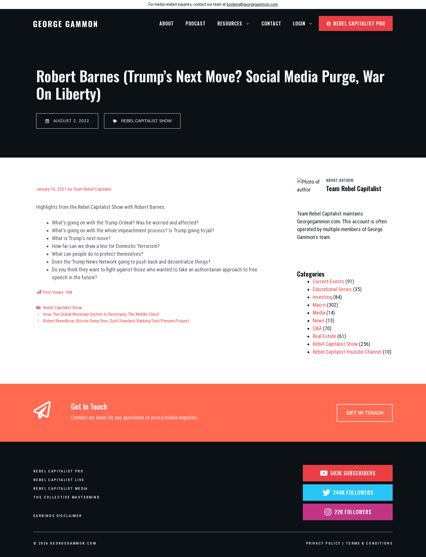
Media (319, 313)
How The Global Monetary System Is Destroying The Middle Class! (101, 314)
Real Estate (324, 336)
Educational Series (332, 289)
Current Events (328, 281)
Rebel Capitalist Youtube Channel (347, 352)
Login (299, 23)
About (166, 23)
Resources (229, 23)
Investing (322, 297)
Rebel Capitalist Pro (58, 471)
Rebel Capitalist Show (62, 307)
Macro (319, 305)
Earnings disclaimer (57, 516)
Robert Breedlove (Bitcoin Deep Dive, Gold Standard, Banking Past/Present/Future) (116, 321)
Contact (271, 23)
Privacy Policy (323, 543)
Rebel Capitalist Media (60, 489)
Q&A (317, 328)
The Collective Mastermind (66, 497)
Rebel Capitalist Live (58, 480)
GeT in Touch (364, 413)
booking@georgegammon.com (252, 4)
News (319, 320)
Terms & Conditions (369, 543)
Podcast (195, 23)
